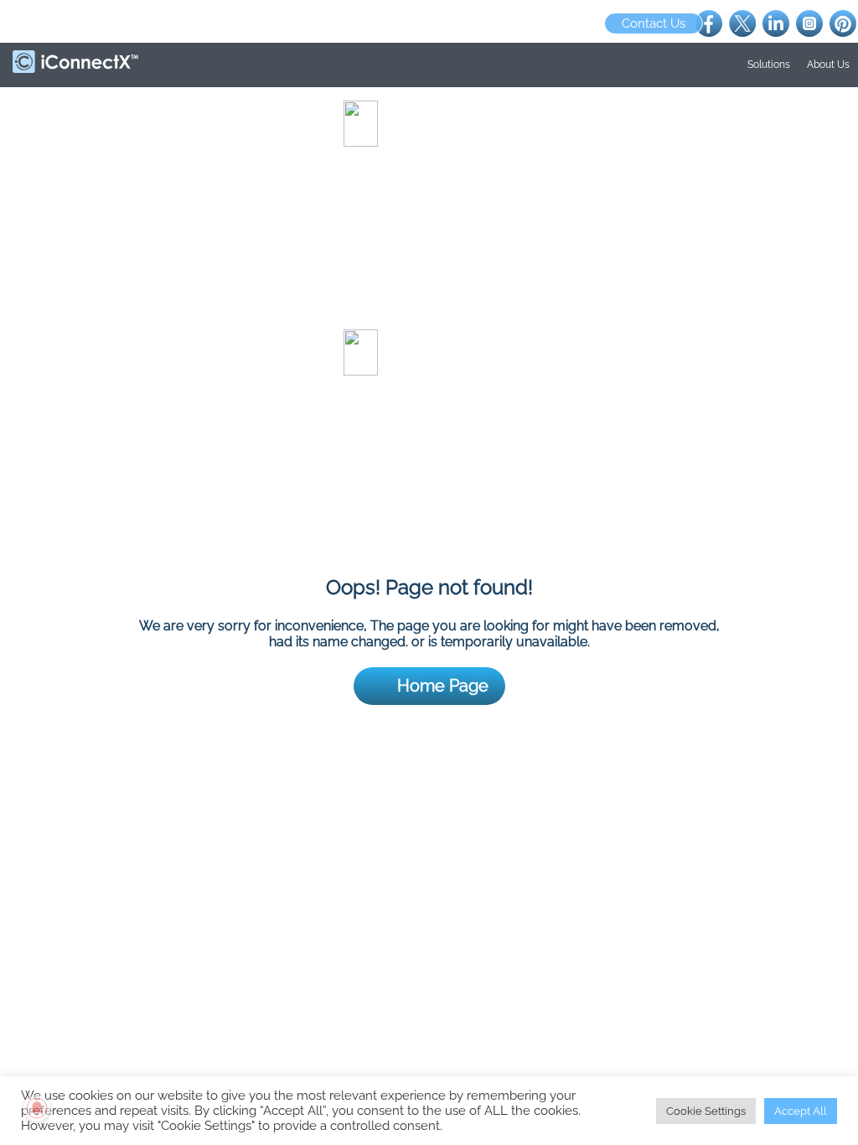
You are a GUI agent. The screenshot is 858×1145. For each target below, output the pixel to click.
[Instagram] (809, 22)
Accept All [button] (800, 1111)
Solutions (768, 64)
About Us (828, 64)
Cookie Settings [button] (706, 1111)
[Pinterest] (843, 22)
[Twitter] (742, 22)
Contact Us (653, 23)
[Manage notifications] (36, 1108)
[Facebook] (709, 22)
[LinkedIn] (776, 22)
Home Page (442, 686)
